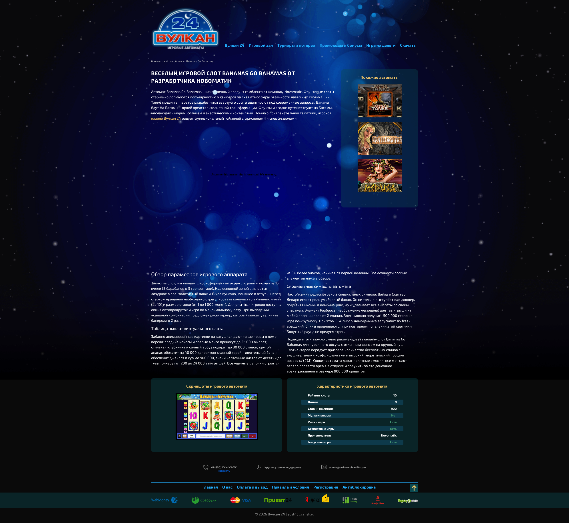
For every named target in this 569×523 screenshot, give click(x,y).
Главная (210, 487)
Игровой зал (261, 45)
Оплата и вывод (252, 487)
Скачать (408, 45)
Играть (380, 105)
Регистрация (325, 487)
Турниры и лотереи (296, 45)
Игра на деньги (381, 45)
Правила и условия (290, 487)
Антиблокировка (359, 487)
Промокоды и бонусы (341, 45)
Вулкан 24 (234, 45)
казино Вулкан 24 (166, 118)
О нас (227, 487)
